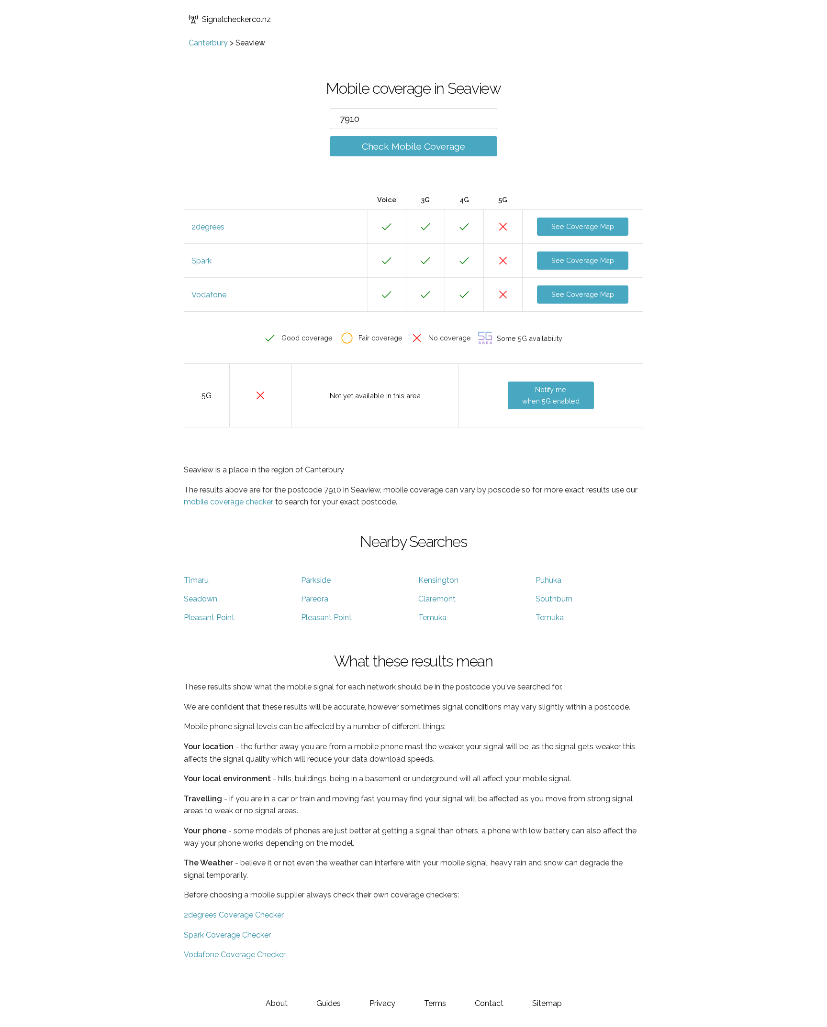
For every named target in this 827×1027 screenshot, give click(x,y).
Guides (328, 1003)
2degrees (207, 226)
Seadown (200, 598)
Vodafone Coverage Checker (235, 954)
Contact (489, 1003)
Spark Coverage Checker (227, 935)
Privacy (382, 1003)
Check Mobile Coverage (413, 146)
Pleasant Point (209, 617)
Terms (435, 1003)
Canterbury (208, 42)
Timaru (196, 580)
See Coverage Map (582, 226)
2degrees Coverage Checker (234, 914)
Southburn (554, 598)
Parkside (316, 580)
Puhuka (548, 580)
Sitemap (547, 1003)
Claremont (437, 598)
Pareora (314, 598)
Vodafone (208, 294)
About (277, 1003)
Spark (201, 260)
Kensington (438, 580)
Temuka (432, 617)
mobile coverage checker (228, 501)
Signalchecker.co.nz (236, 19)
